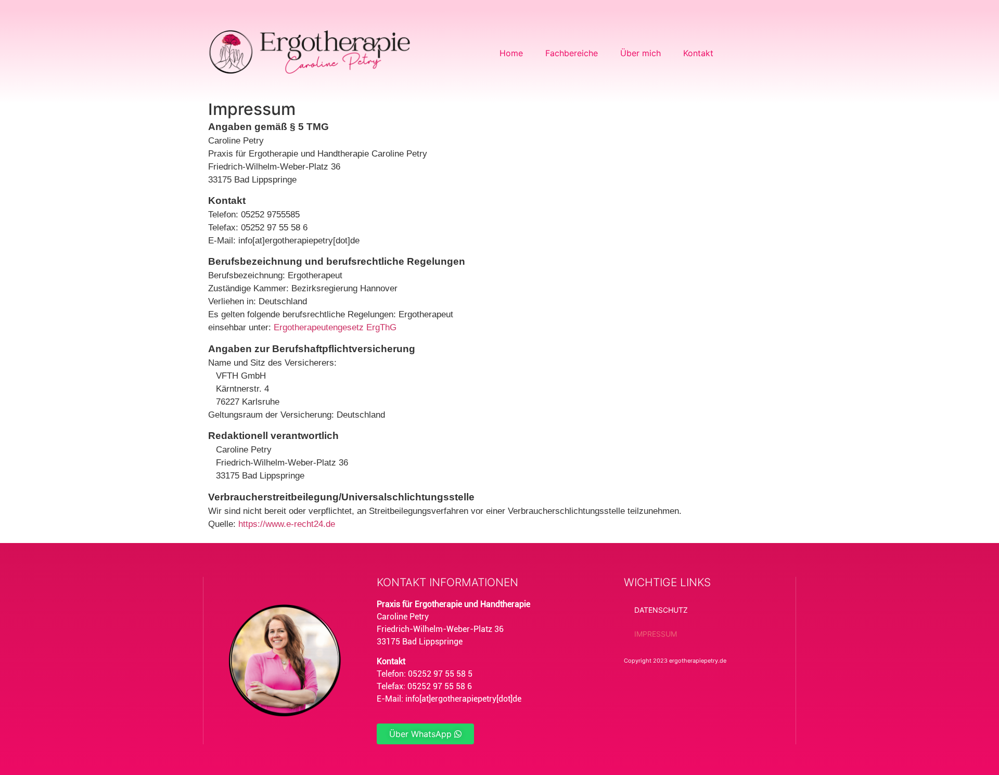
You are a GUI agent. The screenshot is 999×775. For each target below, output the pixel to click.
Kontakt (698, 53)
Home (511, 53)
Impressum (655, 633)
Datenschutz (661, 609)
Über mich (640, 53)
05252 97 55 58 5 (440, 674)
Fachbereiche (571, 53)
